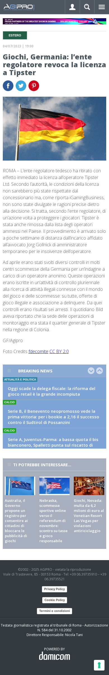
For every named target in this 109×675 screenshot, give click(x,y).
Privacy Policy (54, 589)
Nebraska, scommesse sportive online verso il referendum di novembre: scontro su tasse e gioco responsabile (53, 520)
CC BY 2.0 (59, 351)
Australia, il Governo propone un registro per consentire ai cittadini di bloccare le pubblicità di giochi (16, 520)
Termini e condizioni (54, 611)
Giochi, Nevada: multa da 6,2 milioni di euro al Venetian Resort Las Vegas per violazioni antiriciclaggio (89, 515)
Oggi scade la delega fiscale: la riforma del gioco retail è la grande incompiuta (51, 391)
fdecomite (38, 351)
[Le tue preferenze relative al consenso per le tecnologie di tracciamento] (99, 665)
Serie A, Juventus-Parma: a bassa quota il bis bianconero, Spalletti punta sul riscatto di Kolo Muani (53, 445)
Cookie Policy (54, 600)
